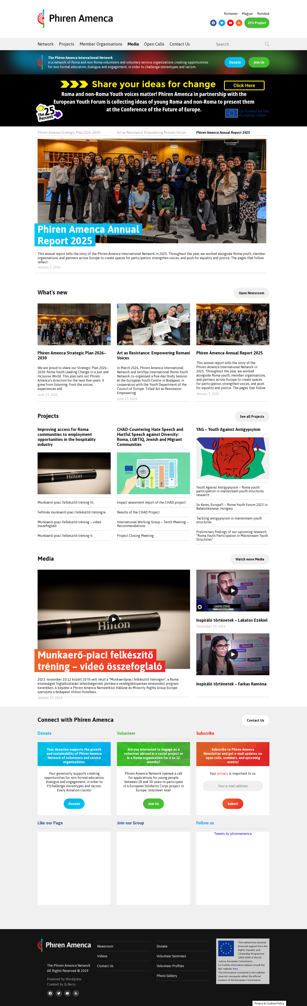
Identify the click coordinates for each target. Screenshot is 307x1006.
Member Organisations (101, 44)
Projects (66, 44)
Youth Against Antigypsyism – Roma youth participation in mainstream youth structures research (230, 491)
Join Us (259, 62)
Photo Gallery (167, 976)
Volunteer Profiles (170, 966)
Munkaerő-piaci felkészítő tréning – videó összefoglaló (69, 524)
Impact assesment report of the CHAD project (151, 502)
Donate (235, 62)
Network (46, 44)
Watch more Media (250, 559)
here (235, 968)
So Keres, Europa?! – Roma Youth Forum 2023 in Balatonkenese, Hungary (232, 506)
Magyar (247, 13)
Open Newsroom (251, 293)
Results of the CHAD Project (138, 512)
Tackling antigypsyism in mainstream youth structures (229, 520)
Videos (102, 956)
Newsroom (105, 946)
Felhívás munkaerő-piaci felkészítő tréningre (72, 512)
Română (263, 13)
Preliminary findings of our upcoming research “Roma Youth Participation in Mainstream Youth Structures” (232, 535)
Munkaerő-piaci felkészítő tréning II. (65, 535)
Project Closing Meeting (135, 535)
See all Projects (252, 416)
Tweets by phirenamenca (233, 833)
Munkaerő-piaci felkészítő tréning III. (66, 502)
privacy (222, 773)
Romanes (231, 13)
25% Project (257, 23)
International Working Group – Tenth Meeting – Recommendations (153, 524)
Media (133, 44)
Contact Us (180, 44)
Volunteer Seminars (171, 956)
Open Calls (154, 44)
